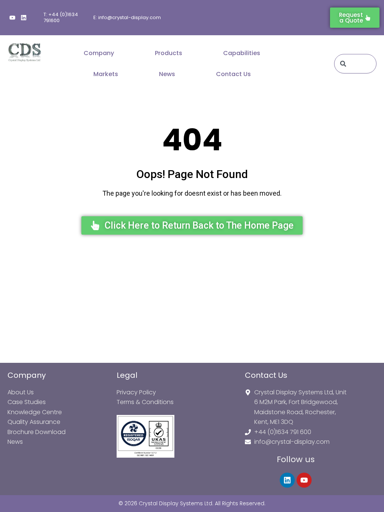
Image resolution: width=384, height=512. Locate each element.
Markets (105, 74)
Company (99, 53)
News (167, 74)
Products (168, 53)
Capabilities (241, 53)
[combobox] (355, 63)
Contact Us (233, 74)
